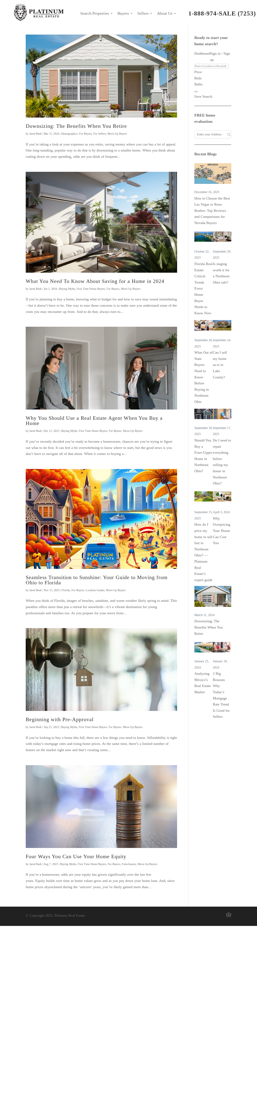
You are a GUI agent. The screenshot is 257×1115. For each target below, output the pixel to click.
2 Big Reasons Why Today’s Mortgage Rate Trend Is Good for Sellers (221, 695)
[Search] (196, 91)
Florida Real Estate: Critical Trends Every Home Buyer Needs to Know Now (203, 288)
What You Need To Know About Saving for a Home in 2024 (95, 281)
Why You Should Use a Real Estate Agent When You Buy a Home (94, 420)
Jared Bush (35, 133)
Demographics (69, 133)
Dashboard (202, 53)
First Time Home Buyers (91, 288)
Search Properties (94, 13)
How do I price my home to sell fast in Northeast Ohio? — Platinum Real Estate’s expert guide (203, 552)
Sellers (143, 13)
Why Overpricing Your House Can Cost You (221, 530)
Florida (66, 590)
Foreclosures (129, 864)
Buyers (123, 13)
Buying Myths (67, 288)
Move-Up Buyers (117, 133)
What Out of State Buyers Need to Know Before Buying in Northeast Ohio (203, 377)
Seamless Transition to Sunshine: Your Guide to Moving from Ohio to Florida (96, 580)
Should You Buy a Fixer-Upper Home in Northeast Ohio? (203, 455)
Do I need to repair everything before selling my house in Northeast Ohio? (222, 461)
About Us (164, 13)
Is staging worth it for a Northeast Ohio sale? (221, 273)
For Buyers (85, 133)
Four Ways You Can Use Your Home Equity (76, 856)
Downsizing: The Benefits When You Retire (76, 126)
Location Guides (95, 590)
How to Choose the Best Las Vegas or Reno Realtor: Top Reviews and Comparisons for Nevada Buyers (212, 210)
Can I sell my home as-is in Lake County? (220, 364)
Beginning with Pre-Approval (60, 719)
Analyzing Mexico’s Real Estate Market (202, 683)
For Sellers (99, 133)
